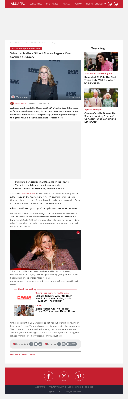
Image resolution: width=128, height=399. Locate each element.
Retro (89, 4)
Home (12, 42)
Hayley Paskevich (22, 103)
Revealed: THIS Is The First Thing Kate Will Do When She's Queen (100, 80)
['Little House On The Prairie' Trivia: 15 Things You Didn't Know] (24, 310)
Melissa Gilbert (27, 193)
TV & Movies (52, 4)
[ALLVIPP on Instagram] (64, 376)
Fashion (78, 4)
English (99, 4)
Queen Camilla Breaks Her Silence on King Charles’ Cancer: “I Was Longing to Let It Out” (100, 117)
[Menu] (116, 4)
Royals (66, 4)
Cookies (89, 387)
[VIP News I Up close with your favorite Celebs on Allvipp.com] (19, 4)
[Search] (110, 4)
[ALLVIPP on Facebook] (48, 376)
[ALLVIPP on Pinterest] (79, 376)
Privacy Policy (56, 387)
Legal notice (74, 387)
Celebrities (36, 4)
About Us (40, 387)
